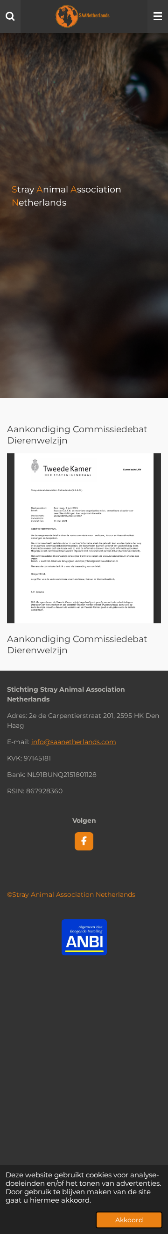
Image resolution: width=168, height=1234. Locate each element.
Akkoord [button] (129, 1220)
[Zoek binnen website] (10, 16)
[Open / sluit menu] (157, 16)
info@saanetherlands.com (73, 742)
